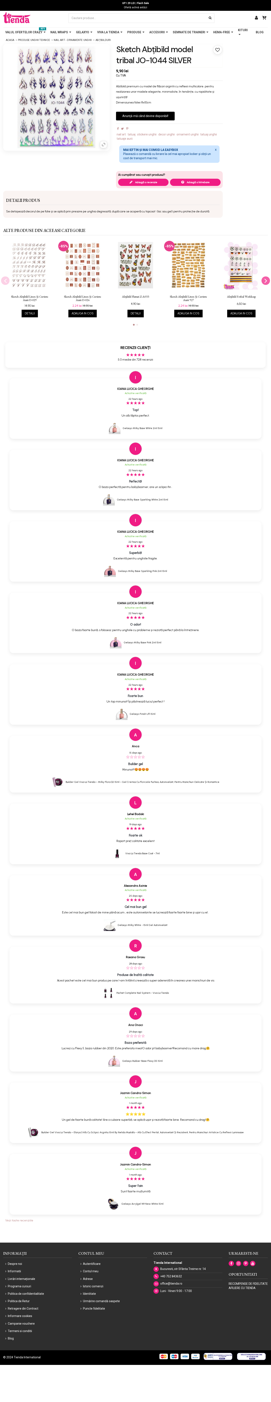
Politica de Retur (19, 1301)
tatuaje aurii (125, 138)
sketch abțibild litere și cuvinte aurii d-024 (82, 298)
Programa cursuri (19, 1286)
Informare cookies (20, 1316)
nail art (121, 134)
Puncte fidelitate (94, 1308)
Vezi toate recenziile (19, 1220)
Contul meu (90, 1271)
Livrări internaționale (21, 1279)
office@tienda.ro (171, 1283)
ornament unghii (188, 134)
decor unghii (166, 134)
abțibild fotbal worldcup (241, 296)
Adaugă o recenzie (145, 182)
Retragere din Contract (23, 1308)
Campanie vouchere (21, 1323)
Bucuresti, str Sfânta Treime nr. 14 (183, 1269)
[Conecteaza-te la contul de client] (256, 18)
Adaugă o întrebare (198, 182)
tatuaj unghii (208, 134)
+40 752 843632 (171, 1276)
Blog (11, 1338)
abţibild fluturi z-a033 (135, 296)
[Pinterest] (127, 128)
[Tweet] (122, 128)
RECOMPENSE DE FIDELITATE (248, 1283)
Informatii (14, 1271)
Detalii (30, 313)
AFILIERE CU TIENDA (242, 1288)
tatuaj (132, 134)
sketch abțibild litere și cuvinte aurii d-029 (29, 298)
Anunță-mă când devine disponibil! (145, 116)
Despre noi (15, 1263)
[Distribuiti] (118, 128)
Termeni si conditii (20, 1331)
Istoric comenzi (93, 1286)
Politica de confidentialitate (26, 1293)
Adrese (88, 1279)
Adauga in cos (83, 313)
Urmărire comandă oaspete (101, 1301)
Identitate (89, 1293)
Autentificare (92, 1263)
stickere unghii (146, 134)
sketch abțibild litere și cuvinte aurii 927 (188, 298)
